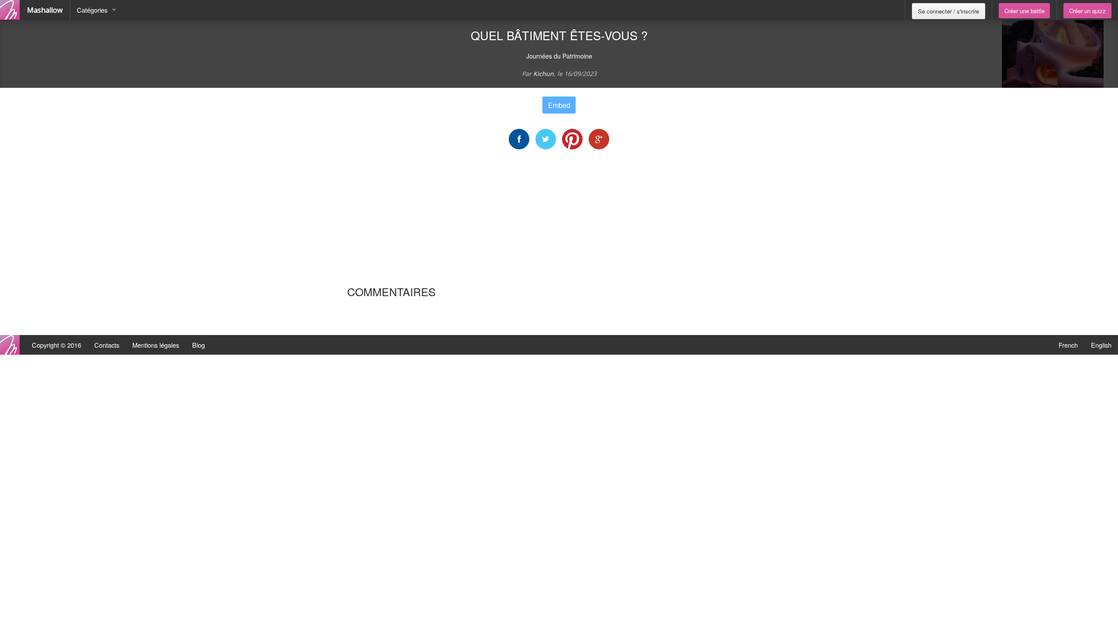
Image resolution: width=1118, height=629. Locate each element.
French (1068, 344)
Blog (198, 344)
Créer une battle (1024, 11)
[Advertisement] (559, 217)
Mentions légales (155, 344)
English (1101, 344)
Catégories (92, 9)
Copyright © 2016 (56, 344)
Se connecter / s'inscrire (948, 11)
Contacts (106, 344)
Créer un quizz (1087, 11)
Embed (559, 105)
